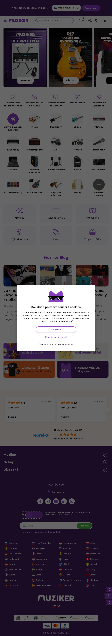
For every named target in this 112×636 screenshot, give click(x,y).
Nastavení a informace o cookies (56, 344)
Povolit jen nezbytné (56, 337)
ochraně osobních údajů (61, 321)
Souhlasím (56, 329)
